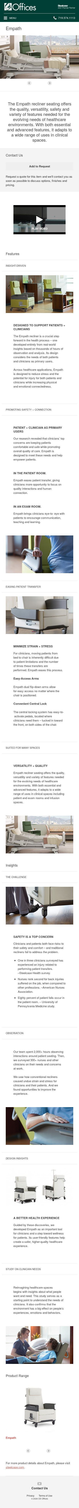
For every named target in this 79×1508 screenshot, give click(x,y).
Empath (11, 1438)
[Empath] (39, 1408)
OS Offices (43, 1498)
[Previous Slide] (29, 83)
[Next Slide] (49, 83)
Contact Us (39, 1488)
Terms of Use (45, 1495)
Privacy (30, 1495)
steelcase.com (15, 1467)
